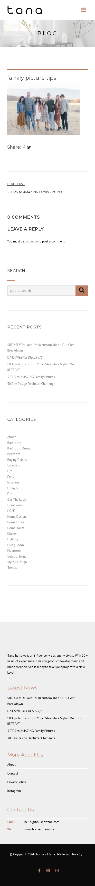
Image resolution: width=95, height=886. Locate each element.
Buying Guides (17, 460)
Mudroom (14, 551)
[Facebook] (24, 147)
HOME (11, 511)
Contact (12, 773)
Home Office (15, 522)
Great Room (15, 505)
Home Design (16, 517)
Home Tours (15, 528)
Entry (10, 477)
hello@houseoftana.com (41, 822)
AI (84, 854)
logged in (31, 241)
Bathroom (14, 443)
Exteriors (13, 482)
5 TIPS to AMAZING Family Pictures (31, 377)
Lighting (12, 539)
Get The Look (16, 500)
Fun (9, 494)
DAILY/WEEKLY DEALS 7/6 (24, 357)
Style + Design (17, 562)
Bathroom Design (19, 448)
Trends (12, 568)
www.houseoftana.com (40, 829)
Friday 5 (12, 488)
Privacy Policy (16, 782)
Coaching (13, 465)
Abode (11, 437)
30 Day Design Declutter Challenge (31, 384)
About (11, 765)
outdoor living (17, 556)
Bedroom (13, 454)
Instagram (14, 791)
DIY (9, 471)
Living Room (15, 545)
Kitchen (12, 534)
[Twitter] (29, 147)
